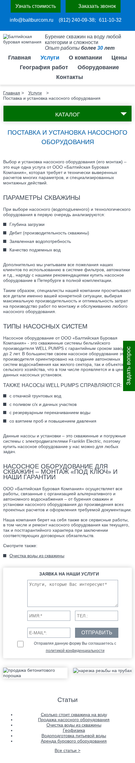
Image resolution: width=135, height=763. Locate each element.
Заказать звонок (97, 6)
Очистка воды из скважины (36, 555)
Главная (19, 57)
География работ (44, 67)
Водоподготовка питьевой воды (73, 735)
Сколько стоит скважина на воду (74, 714)
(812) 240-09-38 (76, 20)
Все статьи (67, 750)
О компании (85, 57)
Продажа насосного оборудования (74, 719)
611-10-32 (110, 20)
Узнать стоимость (35, 6)
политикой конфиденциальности (75, 650)
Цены (119, 57)
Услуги (49, 57)
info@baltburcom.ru (31, 20)
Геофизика (74, 730)
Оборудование (98, 67)
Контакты (69, 77)
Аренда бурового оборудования (74, 740)
